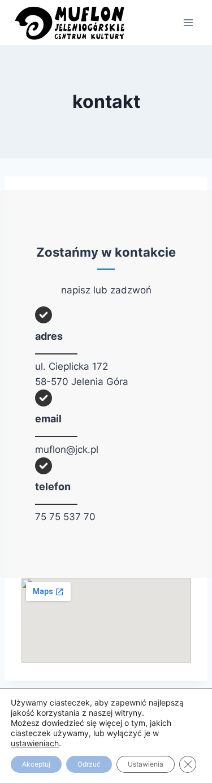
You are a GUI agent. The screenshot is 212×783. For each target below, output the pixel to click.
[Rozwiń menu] (188, 22)
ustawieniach (35, 743)
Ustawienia (145, 764)
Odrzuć (89, 764)
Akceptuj (36, 764)
